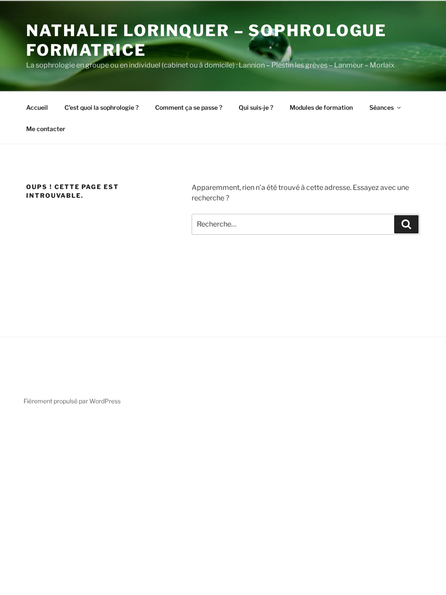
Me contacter (45, 128)
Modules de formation (321, 107)
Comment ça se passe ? (188, 107)
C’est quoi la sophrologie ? (101, 107)
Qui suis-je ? (256, 107)
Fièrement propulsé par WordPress (72, 401)
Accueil (37, 107)
